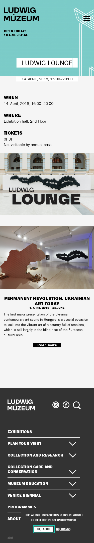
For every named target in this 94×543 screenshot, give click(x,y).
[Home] (21, 15)
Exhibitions (20, 431)
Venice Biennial (24, 495)
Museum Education (28, 483)
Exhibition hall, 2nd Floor (25, 121)
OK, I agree (44, 529)
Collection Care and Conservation (30, 469)
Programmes (22, 506)
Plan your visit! (24, 443)
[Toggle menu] (86, 18)
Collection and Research (35, 455)
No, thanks (63, 529)
